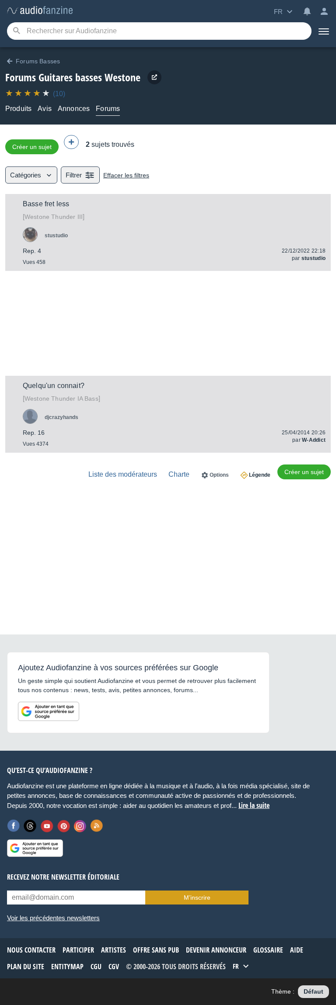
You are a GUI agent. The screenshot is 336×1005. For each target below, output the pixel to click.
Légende (259, 475)
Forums (108, 108)
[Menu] (323, 31)
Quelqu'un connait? (53, 385)
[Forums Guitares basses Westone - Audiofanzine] (40, 10)
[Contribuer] (71, 142)
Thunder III (53, 216)
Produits (18, 108)
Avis (45, 108)
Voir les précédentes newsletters (53, 918)
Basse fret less (46, 204)
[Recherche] (16, 31)
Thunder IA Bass (61, 398)
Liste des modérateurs (122, 474)
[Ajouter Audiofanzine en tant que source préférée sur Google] (48, 711)
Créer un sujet (32, 146)
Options (219, 475)
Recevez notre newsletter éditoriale (63, 877)
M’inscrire (197, 897)
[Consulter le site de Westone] (154, 77)
